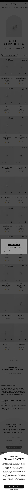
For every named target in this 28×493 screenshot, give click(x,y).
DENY (14, 483)
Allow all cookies (14, 486)
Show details (14, 489)
